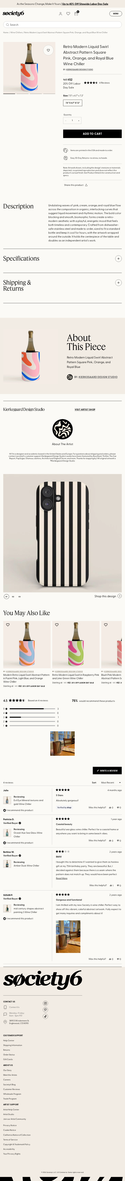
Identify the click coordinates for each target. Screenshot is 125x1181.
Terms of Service (10, 1139)
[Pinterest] (45, 1009)
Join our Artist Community (14, 1119)
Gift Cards (8, 1059)
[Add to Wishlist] (8, 625)
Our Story (7, 1070)
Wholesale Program (12, 1094)
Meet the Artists (10, 1075)
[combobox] (62, 24)
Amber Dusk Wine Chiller (26, 865)
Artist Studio (8, 1114)
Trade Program (10, 1098)
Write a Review (110, 771)
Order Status (9, 1054)
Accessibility (9, 1149)
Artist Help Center (11, 1109)
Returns (6, 1050)
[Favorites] (68, 14)
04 (49, 93)
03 (36, 93)
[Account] (60, 14)
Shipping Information (12, 1045)
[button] (97, 83)
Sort (94, 782)
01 (9, 93)
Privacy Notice (10, 1125)
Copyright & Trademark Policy (16, 1144)
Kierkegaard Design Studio (79, 69)
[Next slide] (114, 655)
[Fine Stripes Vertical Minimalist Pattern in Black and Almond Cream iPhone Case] (62, 533)
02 (22, 93)
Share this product (73, 184)
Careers (6, 1079)
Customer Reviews (11, 1089)
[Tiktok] (45, 1016)
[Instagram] (45, 1003)
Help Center (8, 1040)
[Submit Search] (7, 24)
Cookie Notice (9, 1130)
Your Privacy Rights (11, 1153)
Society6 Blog (9, 1084)
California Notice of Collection (17, 1135)
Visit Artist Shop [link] (85, 409)
